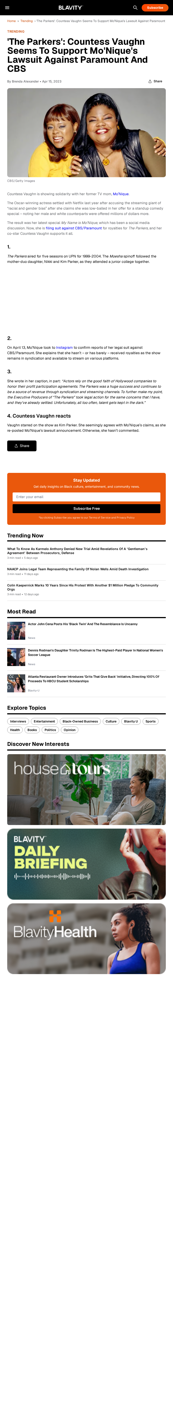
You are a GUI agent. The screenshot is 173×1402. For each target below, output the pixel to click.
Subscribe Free (86, 508)
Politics (50, 730)
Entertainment (44, 721)
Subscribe (155, 8)
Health (15, 730)
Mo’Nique (121, 194)
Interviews (18, 721)
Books (32, 730)
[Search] (135, 7)
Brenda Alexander (25, 81)
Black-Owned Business (80, 721)
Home (11, 21)
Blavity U (131, 721)
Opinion (69, 730)
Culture (111, 721)
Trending (26, 21)
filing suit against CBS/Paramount (74, 228)
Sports (151, 721)
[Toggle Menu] (7, 7)
